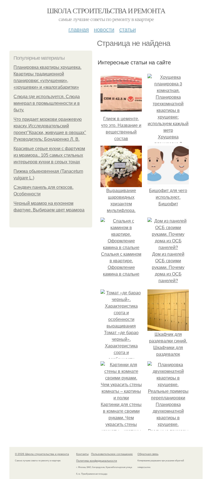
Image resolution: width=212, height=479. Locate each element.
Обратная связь (147, 454)
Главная (78, 29)
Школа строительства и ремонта (106, 10)
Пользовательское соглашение (112, 454)
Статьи (127, 29)
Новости (104, 29)
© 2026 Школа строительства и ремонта (42, 454)
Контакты (82, 454)
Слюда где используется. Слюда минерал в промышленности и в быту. (47, 103)
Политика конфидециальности (96, 460)
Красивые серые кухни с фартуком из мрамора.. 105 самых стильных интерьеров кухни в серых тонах (49, 155)
